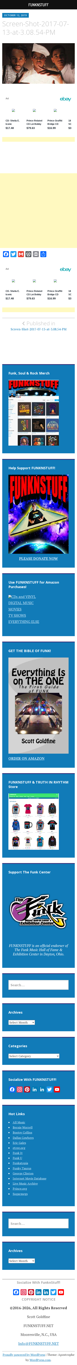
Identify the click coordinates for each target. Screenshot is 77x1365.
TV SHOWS (17, 615)
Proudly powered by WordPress (24, 1355)
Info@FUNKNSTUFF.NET (38, 1343)
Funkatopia (20, 1163)
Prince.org (20, 1188)
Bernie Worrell (23, 1127)
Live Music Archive (25, 1183)
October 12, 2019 (15, 15)
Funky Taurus (22, 1168)
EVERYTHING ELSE (23, 621)
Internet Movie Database (29, 1178)
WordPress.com (40, 1360)
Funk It (18, 1153)
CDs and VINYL (23, 596)
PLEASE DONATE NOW (38, 558)
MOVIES (14, 609)
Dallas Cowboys (23, 1138)
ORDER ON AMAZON (26, 758)
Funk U (17, 1158)
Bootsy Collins (22, 1132)
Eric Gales (19, 1143)
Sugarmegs (20, 1194)
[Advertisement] (38, 215)
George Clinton (23, 1173)
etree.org (19, 1148)
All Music (19, 1122)
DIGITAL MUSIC (21, 602)
